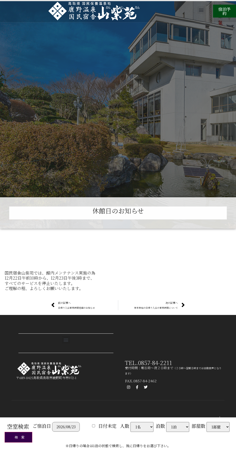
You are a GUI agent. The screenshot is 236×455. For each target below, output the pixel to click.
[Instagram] (128, 387)
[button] (201, 10)
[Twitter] (145, 387)
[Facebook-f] (137, 387)
